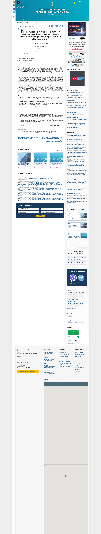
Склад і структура (39, 19)
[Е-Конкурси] (77, 78)
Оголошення (72, 209)
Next (84, 86)
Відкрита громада (71, 19)
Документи (49, 19)
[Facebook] (13, 5)
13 (77, 259)
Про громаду (20, 19)
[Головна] (13, 2)
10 (68, 259)
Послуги (62, 19)
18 (71, 260)
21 (79, 260)
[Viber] (13, 9)
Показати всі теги (71, 308)
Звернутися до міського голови (27, 371)
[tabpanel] (77, 78)
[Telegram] (13, 12)
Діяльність (56, 19)
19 (74, 260)
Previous (70, 86)
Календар (72, 248)
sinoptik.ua (81, 322)
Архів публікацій (82, 248)
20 (77, 260)
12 (74, 259)
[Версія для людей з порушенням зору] (13, 16)
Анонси (82, 209)
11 (71, 259)
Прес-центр (80, 19)
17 (68, 260)
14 (79, 259)
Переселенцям (29, 19)
